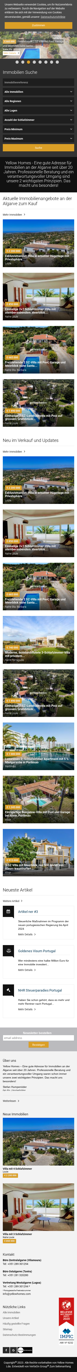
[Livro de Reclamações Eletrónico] (24, 1350)
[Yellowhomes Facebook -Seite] (6, 1350)
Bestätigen (38, 1044)
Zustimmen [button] (38, 25)
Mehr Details (10, 53)
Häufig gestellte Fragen (16, 1323)
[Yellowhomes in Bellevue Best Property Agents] (66, 1311)
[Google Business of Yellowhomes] (13, 1350)
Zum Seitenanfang (60, 1366)
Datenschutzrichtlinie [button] (53, 16)
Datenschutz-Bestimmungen (19, 1334)
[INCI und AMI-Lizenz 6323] (66, 1333)
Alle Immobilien (11, 1312)
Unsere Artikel (11, 1318)
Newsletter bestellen (37, 1033)
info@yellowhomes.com (17, 1293)
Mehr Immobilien (12, 214)
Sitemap (7, 1329)
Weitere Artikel (11, 901)
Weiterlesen (9, 1100)
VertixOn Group (39, 1366)
